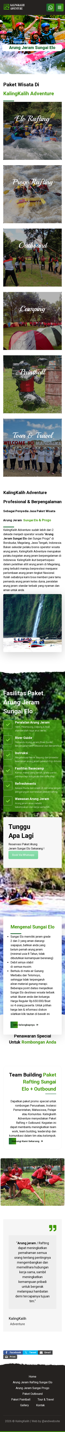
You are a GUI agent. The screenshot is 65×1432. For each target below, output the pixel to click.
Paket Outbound (32, 1393)
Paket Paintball (20, 1399)
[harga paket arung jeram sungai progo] (32, 194)
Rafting (44, 1243)
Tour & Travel (46, 1399)
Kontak (40, 1405)
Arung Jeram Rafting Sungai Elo (32, 1382)
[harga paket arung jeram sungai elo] (32, 131)
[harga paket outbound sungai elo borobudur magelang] (32, 258)
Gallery (24, 1405)
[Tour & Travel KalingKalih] (32, 448)
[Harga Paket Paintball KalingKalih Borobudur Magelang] (32, 384)
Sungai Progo (41, 538)
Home (32, 1376)
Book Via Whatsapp (23, 854)
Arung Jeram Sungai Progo (32, 1388)
